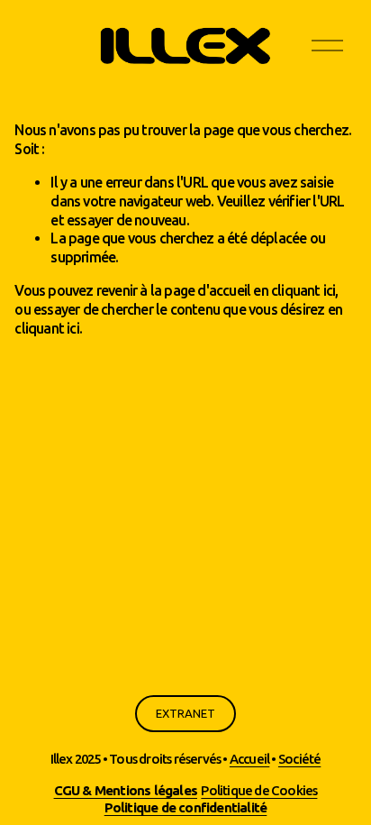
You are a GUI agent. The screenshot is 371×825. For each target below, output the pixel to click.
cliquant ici (303, 290)
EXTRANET (185, 713)
